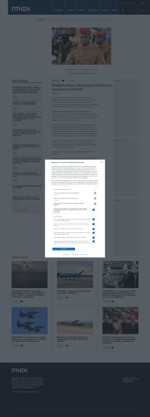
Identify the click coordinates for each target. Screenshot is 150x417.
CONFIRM (64, 249)
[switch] (94, 193)
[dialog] (75, 209)
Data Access (75, 254)
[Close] (102, 162)
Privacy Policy (83, 254)
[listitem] (75, 189)
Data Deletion (66, 254)
